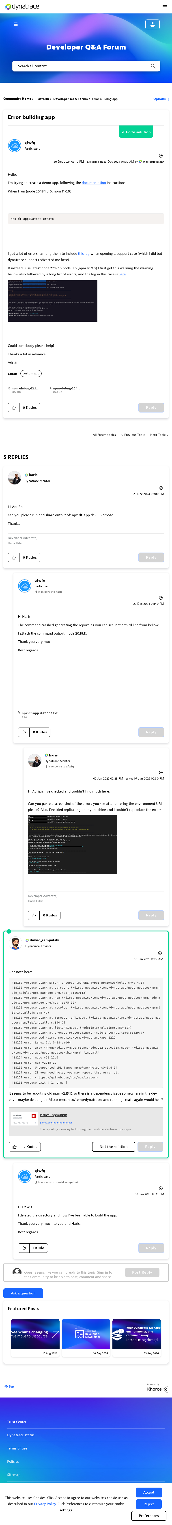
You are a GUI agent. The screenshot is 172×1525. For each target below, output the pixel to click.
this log (84, 253)
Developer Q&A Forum (70, 99)
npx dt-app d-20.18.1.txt (40, 713)
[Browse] (18, 24)
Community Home (17, 99)
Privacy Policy (45, 1504)
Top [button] (11, 1387)
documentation (94, 183)
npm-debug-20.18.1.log (70, 388)
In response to (50, 592)
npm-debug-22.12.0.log (29, 388)
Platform (42, 99)
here (122, 274)
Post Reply (142, 1272)
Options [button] (159, 99)
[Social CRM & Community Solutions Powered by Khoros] (157, 1388)
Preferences (149, 1516)
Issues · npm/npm (53, 1115)
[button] (149, 1492)
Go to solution (138, 132)
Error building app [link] (105, 99)
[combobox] (86, 66)
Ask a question (23, 1293)
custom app (31, 373)
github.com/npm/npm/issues (56, 1122)
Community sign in (152, 24)
